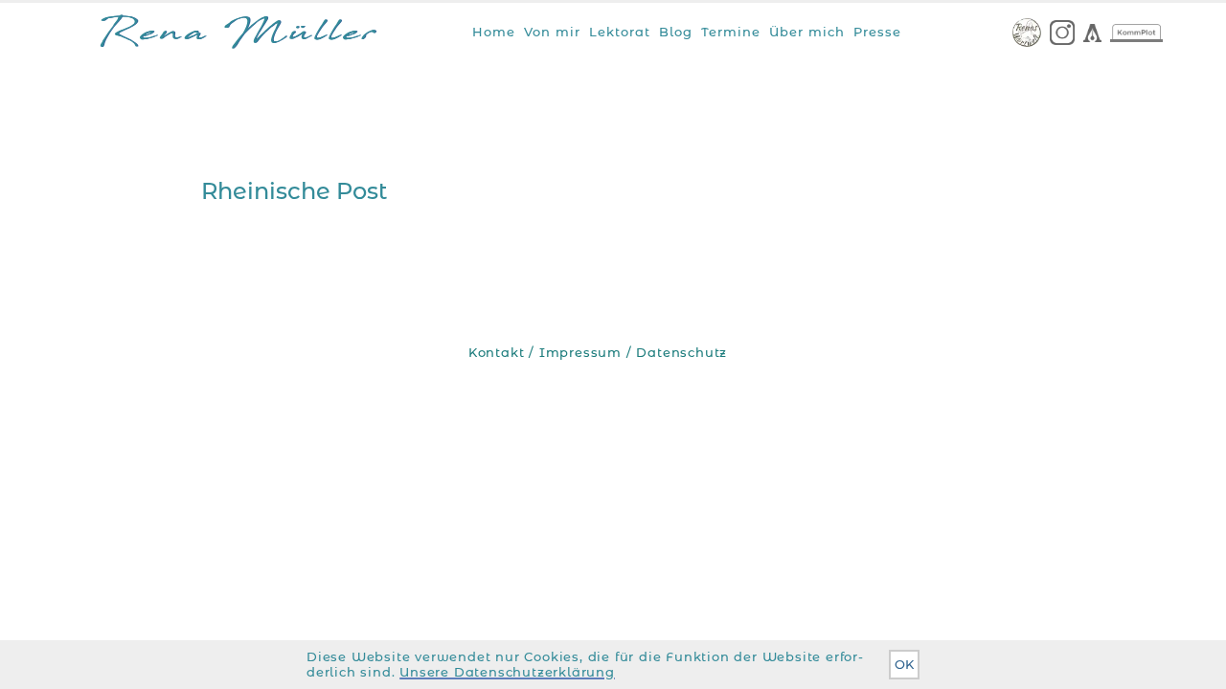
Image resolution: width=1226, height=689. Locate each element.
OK (904, 664)
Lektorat (619, 31)
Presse (877, 31)
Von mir (552, 31)
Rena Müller (238, 36)
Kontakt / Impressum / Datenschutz (597, 352)
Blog (675, 31)
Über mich (807, 31)
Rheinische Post (294, 191)
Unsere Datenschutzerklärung (507, 672)
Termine (731, 31)
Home (493, 31)
